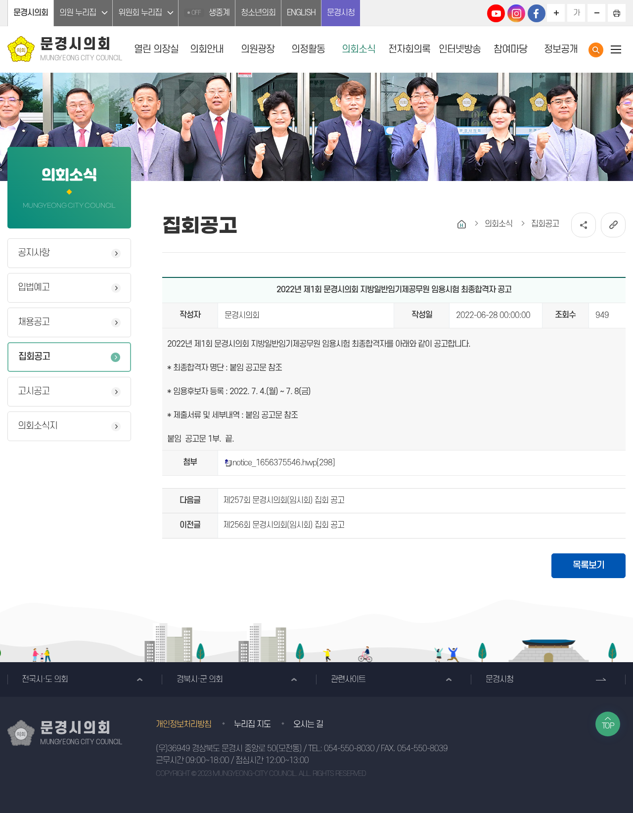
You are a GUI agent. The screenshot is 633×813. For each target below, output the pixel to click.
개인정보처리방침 (183, 724)
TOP (608, 726)
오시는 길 (308, 724)
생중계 (210, 12)
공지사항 (33, 253)
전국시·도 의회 (45, 679)
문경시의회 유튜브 (496, 13)
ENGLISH (301, 12)
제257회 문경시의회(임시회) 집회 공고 (283, 500)
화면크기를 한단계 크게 (556, 13)
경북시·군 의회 (200, 679)
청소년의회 (258, 12)
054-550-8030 (349, 748)
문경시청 (341, 12)
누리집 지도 (252, 724)
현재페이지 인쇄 (617, 13)
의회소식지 (37, 426)
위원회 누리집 (140, 12)
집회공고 (34, 357)
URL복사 (613, 225)
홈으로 (461, 224)
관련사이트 (348, 679)
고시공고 (33, 391)
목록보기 (588, 565)
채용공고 (33, 322)
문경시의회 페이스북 (536, 13)
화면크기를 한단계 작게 (596, 13)
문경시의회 (30, 12)
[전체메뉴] (616, 49)
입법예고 (33, 287)
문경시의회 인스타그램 (516, 13)
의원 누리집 (77, 12)
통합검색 (596, 50)
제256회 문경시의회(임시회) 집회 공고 (283, 525)
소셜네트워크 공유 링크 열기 (583, 225)
